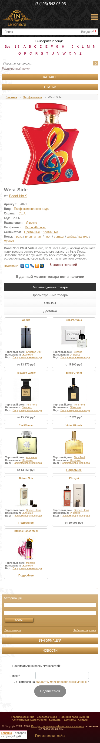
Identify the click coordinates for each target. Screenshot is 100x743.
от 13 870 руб (26, 364)
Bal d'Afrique (74, 320)
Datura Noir (26, 478)
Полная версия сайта (50, 735)
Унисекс (31, 222)
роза (19, 236)
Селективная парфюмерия (29, 719)
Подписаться (50, 691)
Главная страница (22, 716)
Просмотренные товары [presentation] (50, 295)
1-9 (16, 46)
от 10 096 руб (74, 522)
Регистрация (12, 630)
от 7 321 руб (74, 417)
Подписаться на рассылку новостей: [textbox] (36, 666)
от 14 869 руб (26, 470)
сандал (59, 236)
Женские (27, 354)
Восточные (50, 232)
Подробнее (74, 470)
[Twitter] (27, 264)
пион (48, 236)
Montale (30, 562)
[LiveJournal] (32, 264)
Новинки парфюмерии (74, 716)
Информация (50, 640)
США (22, 213)
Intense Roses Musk (26, 530)
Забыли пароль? (84, 630)
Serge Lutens (33, 510)
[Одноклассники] (37, 264)
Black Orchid (74, 372)
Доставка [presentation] (50, 311)
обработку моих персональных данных (61, 682)
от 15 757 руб (26, 417)
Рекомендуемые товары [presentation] (50, 287)
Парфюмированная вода (31, 209)
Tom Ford (31, 404)
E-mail (15, 676)
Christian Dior (33, 351)
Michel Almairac (35, 227)
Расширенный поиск (16, 68)
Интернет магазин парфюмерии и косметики (57, 726)
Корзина (6, 733)
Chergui (74, 478)
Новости (50, 650)
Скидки (83, 719)
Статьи (50, 87)
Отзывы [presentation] (50, 303)
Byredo (78, 351)
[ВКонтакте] (22, 264)
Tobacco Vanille (26, 372)
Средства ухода (47, 716)
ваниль (83, 236)
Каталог (50, 77)
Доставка (70, 719)
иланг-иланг (33, 236)
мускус (9, 240)
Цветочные (32, 232)
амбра (71, 236)
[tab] (50, 287)
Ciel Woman (26, 425)
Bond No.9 (18, 196)
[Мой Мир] (42, 264)
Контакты (55, 719)
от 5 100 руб (74, 364)
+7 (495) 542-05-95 (50, 4)
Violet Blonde (74, 425)
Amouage (31, 457)
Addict (26, 320)
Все (7, 46)
